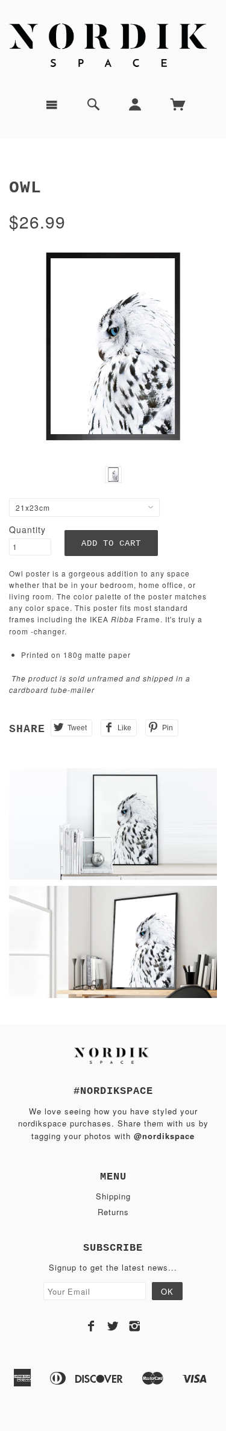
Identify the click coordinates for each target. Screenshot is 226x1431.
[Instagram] (134, 1326)
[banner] (113, 44)
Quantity (27, 529)
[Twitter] (113, 1326)
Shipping (113, 1196)
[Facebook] (91, 1326)
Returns (113, 1212)
